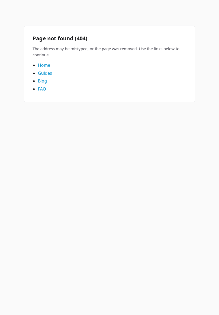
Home (44, 65)
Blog (42, 81)
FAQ (42, 89)
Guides (45, 73)
